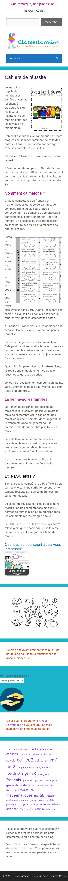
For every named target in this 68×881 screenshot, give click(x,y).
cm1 (53, 760)
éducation (50, 809)
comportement (24, 767)
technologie (27, 809)
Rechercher (51, 22)
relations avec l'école (40, 804)
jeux (52, 785)
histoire (25, 785)
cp (51, 767)
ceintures (41, 760)
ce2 (29, 760)
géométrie (12, 785)
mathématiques (19, 795)
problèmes (11, 804)
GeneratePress (57, 876)
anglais (27, 749)
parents (42, 800)
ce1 (20, 760)
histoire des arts (40, 785)
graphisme (39, 781)
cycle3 (29, 773)
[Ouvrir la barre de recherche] (57, 58)
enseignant (43, 774)
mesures (51, 795)
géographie (51, 780)
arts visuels (46, 749)
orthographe (30, 800)
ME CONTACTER (34, 10)
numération (18, 800)
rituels (56, 804)
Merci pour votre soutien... (14, 675)
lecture (11, 790)
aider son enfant (14, 749)
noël (8, 800)
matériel (39, 795)
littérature (26, 790)
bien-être (24, 754)
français (13, 780)
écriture (40, 809)
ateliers (12, 754)
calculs (10, 760)
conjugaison (40, 767)
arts (35, 749)
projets (23, 804)
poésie (50, 800)
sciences (12, 809)
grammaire (28, 780)
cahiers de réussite (41, 754)
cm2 (10, 766)
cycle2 (13, 773)
